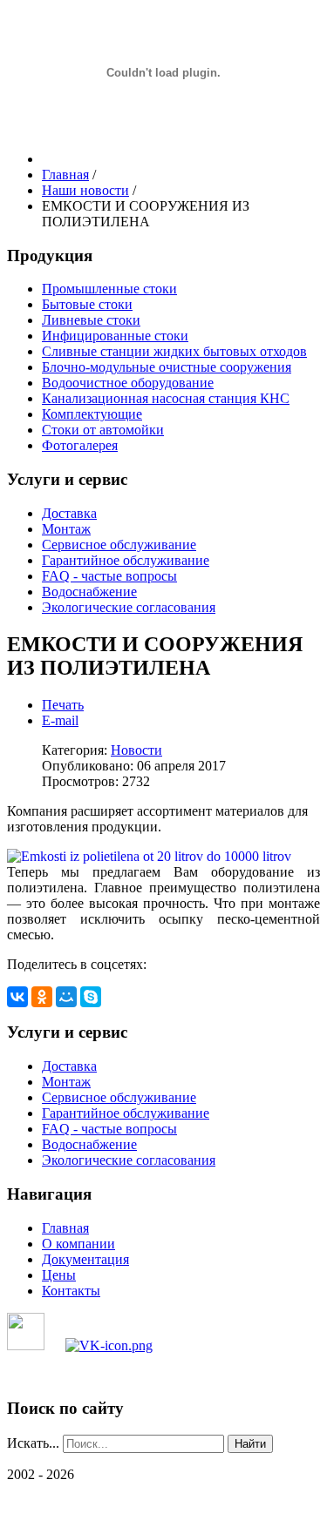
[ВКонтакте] (17, 996)
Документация (85, 1259)
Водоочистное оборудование (128, 382)
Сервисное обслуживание (119, 544)
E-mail (60, 720)
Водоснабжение (89, 591)
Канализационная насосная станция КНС (166, 398)
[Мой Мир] (66, 996)
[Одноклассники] (41, 996)
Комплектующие (92, 414)
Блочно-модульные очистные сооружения (166, 367)
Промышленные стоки (109, 288)
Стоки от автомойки (103, 429)
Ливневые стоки (91, 320)
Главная (65, 1228)
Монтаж (66, 528)
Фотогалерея (80, 445)
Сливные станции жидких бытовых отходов (174, 351)
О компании (78, 1243)
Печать (63, 704)
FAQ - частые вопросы (109, 575)
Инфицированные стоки (115, 335)
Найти (250, 1443)
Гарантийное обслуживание (125, 560)
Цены (59, 1275)
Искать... (33, 1443)
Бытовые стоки (87, 304)
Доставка (69, 513)
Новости (136, 750)
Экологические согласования (128, 607)
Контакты (71, 1290)
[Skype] (90, 996)
